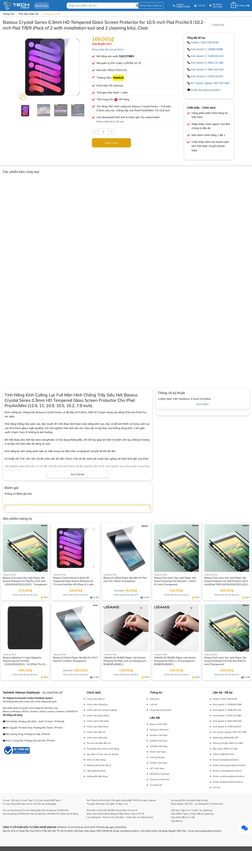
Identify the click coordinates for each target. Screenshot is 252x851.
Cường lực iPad (51, 13)
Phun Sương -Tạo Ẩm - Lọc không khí (190, 803)
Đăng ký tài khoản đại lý (99, 765)
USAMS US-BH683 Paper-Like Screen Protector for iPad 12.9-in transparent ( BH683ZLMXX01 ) (125, 661)
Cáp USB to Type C (180, 813)
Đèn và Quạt (188, 800)
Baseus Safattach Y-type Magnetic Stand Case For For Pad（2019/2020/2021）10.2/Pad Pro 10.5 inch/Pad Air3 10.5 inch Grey (25, 661)
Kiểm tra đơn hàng (96, 759)
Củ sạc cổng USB (11, 803)
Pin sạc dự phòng (11, 810)
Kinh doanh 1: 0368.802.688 (227, 704)
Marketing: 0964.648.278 (225, 737)
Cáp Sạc (175, 810)
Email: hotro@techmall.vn (205, 90)
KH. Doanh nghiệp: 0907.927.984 (210, 83)
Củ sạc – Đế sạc (11, 800)
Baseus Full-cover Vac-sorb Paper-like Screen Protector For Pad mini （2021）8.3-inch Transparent (176, 581)
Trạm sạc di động (69, 813)
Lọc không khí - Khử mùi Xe (101, 817)
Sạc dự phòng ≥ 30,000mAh (45, 813)
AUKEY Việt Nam (158, 762)
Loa (125, 803)
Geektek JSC (156, 785)
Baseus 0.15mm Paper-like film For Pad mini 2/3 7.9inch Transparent (125, 579)
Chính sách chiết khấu (98, 721)
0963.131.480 (236, 743)
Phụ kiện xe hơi (94, 810)
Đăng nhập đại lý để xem (110, 121)
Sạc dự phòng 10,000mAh (55, 810)
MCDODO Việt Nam (160, 773)
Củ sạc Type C (27, 800)
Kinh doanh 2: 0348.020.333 (207, 56)
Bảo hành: (218, 748)
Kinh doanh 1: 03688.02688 (207, 49)
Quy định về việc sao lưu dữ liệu (103, 754)
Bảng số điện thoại (120, 813)
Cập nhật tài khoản (96, 770)
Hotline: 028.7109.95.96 (204, 42)
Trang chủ (8, 13)
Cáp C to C (186, 810)
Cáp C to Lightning (202, 810)
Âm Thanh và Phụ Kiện (98, 800)
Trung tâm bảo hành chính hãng (103, 748)
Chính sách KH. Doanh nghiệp (102, 710)
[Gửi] (137, 6)
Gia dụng (175, 800)
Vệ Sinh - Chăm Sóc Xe (128, 817)
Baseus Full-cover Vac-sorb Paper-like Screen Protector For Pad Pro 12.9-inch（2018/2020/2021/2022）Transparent (25, 581)
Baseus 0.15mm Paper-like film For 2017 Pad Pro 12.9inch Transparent (75, 659)
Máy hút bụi (147, 817)
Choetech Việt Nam (160, 779)
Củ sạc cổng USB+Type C (49, 800)
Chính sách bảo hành (97, 726)
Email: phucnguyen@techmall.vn (229, 765)
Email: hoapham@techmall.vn (228, 781)
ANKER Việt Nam (159, 740)
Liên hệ (153, 704)
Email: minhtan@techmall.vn (227, 770)
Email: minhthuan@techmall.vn (228, 776)
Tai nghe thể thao (95, 803)
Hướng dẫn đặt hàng (97, 776)
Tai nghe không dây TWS (124, 800)
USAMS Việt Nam (159, 746)
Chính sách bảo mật (97, 737)
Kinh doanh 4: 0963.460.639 (207, 69)
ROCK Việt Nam (158, 751)
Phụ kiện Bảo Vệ (28, 13)
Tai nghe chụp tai (147, 800)
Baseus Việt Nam (159, 724)
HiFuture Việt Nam (159, 729)
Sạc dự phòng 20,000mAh (16, 813)
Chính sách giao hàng (98, 715)
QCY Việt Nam (157, 768)
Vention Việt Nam (159, 735)
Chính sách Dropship (97, 704)
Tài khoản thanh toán (160, 710)
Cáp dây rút (176, 820)
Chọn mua (111, 142)
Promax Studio (157, 757)
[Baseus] (118, 77)
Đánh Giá (218, 24)
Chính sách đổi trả (96, 732)
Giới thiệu (155, 698)
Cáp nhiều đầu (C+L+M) (183, 817)
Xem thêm (77, 474)
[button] (150, 5)
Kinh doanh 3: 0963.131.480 (207, 62)
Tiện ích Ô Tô (137, 813)
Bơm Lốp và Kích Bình (98, 813)
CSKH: (216, 754)
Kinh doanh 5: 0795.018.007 (207, 76)
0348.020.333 (227, 754)
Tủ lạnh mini (216, 803)
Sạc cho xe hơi (29, 803)
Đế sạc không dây (47, 803)
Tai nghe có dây (114, 803)
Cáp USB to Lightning (202, 813)
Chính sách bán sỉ (96, 698)
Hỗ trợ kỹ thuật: (220, 743)
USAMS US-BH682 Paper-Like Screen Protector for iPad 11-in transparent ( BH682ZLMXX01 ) (175, 661)
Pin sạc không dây (31, 810)
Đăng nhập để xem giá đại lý (108, 49)
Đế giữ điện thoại (112, 810)
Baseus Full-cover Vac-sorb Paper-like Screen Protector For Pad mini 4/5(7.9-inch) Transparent (225, 661)
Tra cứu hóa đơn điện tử (99, 743)
